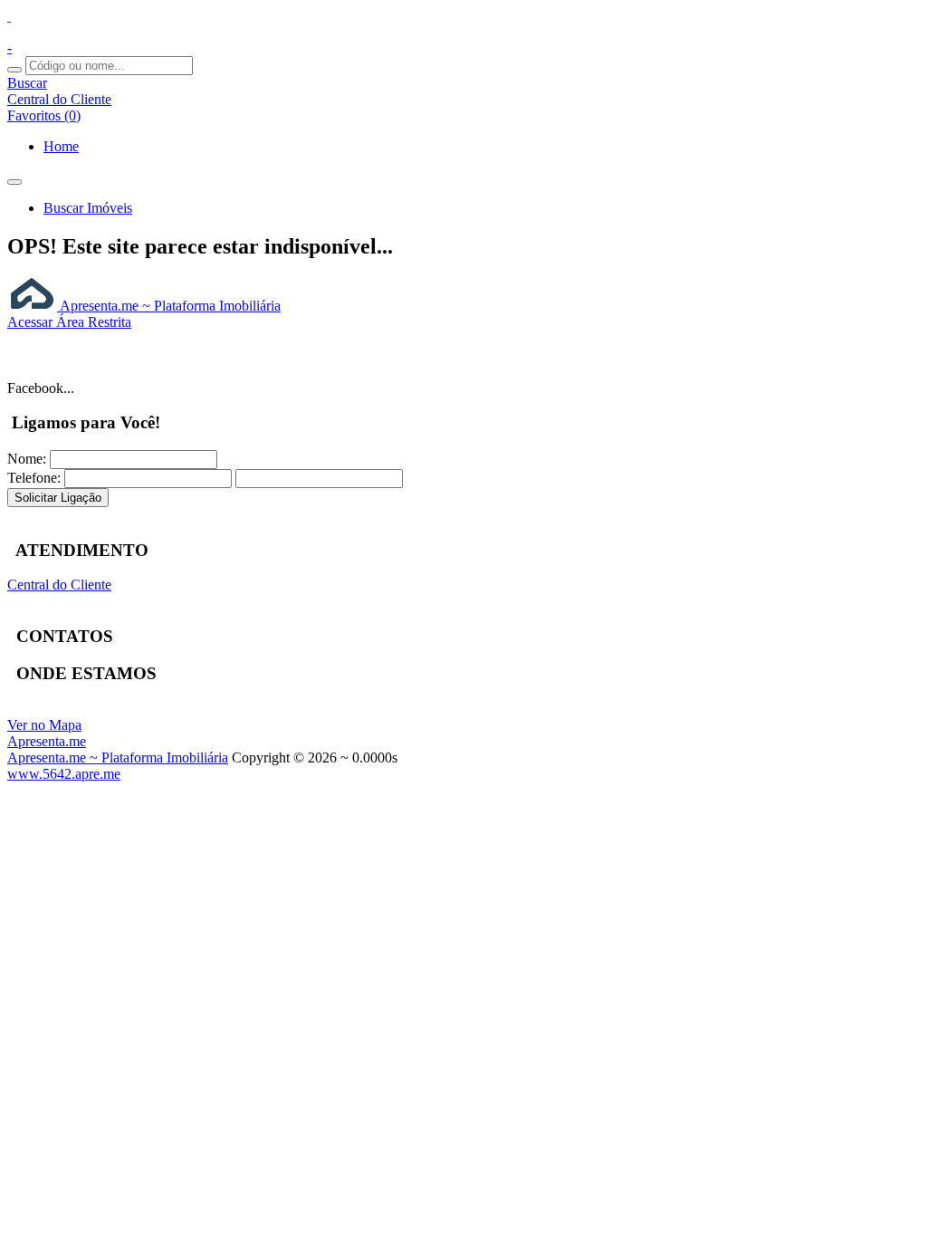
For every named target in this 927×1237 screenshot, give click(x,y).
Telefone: (34, 477)
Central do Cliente (59, 584)
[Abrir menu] (14, 177)
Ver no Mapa (44, 725)
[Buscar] (14, 69)
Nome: (26, 458)
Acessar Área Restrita (69, 322)
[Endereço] (9, 16)
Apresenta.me (46, 741)
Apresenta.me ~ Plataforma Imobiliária (169, 305)
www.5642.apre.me (63, 774)
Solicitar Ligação (57, 497)
